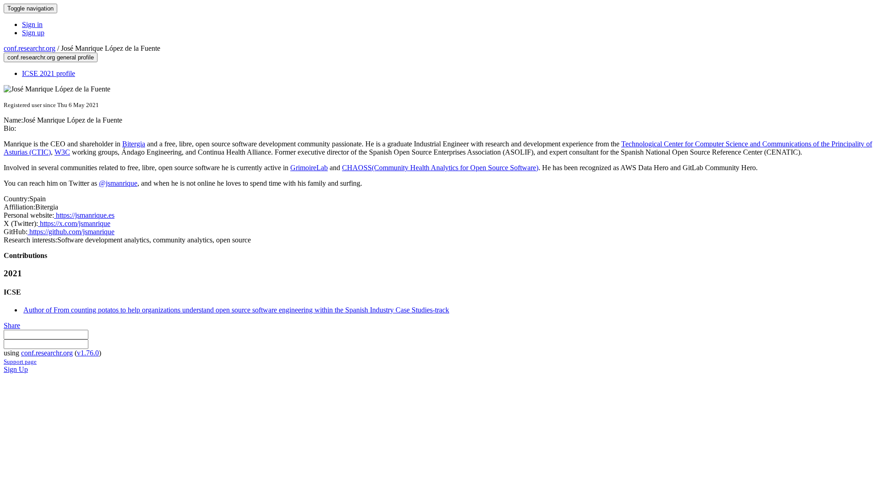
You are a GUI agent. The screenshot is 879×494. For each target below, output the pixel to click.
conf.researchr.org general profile (50, 57)
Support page (20, 361)
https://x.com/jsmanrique (74, 223)
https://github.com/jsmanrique (70, 232)
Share (12, 325)
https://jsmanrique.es (84, 215)
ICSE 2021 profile (48, 73)
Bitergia (133, 144)
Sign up (33, 33)
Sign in (32, 24)
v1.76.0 (88, 353)
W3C (62, 152)
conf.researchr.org (29, 48)
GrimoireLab (309, 168)
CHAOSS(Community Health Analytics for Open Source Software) (440, 168)
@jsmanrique (118, 183)
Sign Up (16, 369)
